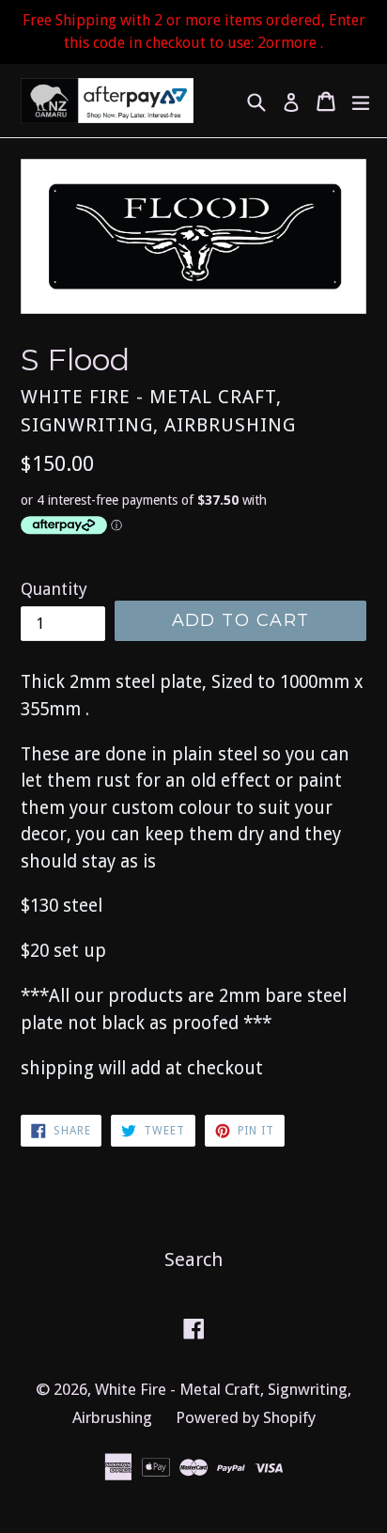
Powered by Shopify (246, 1417)
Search (193, 1259)
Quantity (54, 589)
